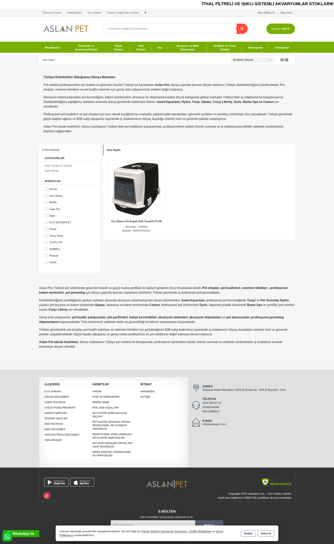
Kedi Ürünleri (141, 47)
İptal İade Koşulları (105, 407)
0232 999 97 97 (212, 402)
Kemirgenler (255, 47)
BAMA (53, 202)
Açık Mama (55, 195)
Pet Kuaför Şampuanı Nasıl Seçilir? (109, 415)
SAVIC (53, 262)
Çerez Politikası (54, 402)
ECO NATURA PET (60, 222)
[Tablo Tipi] (286, 60)
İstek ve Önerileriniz (105, 397)
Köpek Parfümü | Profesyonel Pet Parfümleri (111, 454)
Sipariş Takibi (100, 402)
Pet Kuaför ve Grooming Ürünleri (86, 47)
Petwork (53, 255)
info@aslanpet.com (214, 424)
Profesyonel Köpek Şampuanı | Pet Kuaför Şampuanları (112, 436)
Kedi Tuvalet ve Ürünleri (58, 165)
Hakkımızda (148, 391)
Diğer (52, 215)
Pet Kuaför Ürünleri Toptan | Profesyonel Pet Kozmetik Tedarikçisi (111, 425)
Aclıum (53, 189)
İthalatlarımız (52, 47)
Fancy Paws (56, 235)
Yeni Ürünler (53, 440)
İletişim (145, 397)
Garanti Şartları (55, 413)
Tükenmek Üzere (51, 12)
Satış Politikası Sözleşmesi (61, 434)
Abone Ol (209, 525)
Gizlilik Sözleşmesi (56, 397)
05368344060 (210, 407)
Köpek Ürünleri (118, 47)
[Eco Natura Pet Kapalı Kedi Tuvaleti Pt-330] (136, 188)
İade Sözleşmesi (54, 429)
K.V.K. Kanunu (52, 391)
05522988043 (210, 411)
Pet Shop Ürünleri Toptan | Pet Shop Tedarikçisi (112, 445)
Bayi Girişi (286, 12)
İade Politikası (53, 424)
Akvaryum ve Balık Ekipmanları (187, 47)
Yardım (96, 391)
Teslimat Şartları (55, 418)
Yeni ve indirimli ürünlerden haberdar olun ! (167, 517)
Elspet (52, 229)
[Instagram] (47, 495)
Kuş (160, 47)
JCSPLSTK (55, 242)
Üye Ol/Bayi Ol (266, 12)
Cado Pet (54, 209)
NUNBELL (55, 249)
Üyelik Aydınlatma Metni (59, 407)
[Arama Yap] (242, 29)
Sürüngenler (281, 47)
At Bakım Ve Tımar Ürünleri (225, 47)
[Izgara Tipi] (282, 60)
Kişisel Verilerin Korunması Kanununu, (165, 531)
